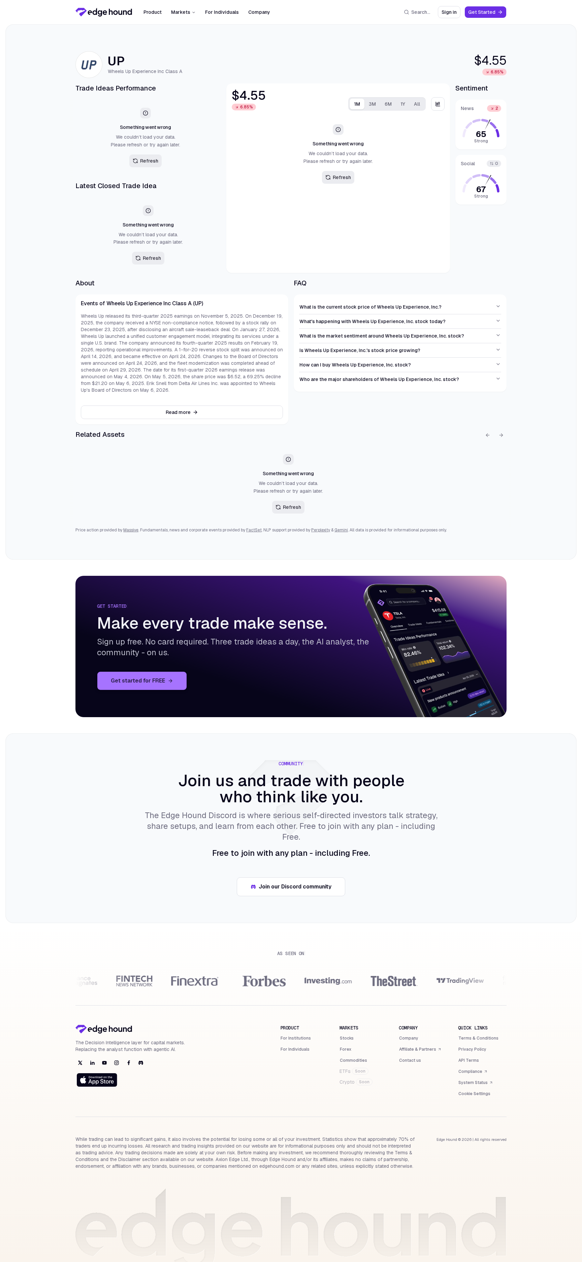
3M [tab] (372, 104)
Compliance (473, 1072)
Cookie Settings (474, 1093)
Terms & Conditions (478, 1038)
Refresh (149, 161)
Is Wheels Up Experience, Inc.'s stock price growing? (359, 350)
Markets (180, 12)
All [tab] (417, 104)
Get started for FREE (149, 682)
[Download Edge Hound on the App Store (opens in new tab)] (97, 1080)
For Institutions (296, 1038)
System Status (475, 1083)
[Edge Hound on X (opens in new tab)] (80, 1062)
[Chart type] (438, 104)
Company (259, 12)
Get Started (487, 13)
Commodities (353, 1060)
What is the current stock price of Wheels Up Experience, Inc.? (370, 307)
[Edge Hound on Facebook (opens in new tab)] (128, 1062)
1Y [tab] (402, 104)
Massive (130, 530)
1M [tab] (357, 104)
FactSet (254, 530)
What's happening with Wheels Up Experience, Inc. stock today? (372, 321)
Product (152, 12)
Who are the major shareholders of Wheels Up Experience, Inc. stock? (379, 379)
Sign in (451, 13)
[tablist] (387, 104)
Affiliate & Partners (417, 1050)
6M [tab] (388, 104)
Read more (178, 412)
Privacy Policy (472, 1049)
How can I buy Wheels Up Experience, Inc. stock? (355, 365)
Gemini (341, 530)
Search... (420, 12)
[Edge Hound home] (103, 12)
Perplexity (320, 530)
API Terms (468, 1060)
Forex (345, 1049)
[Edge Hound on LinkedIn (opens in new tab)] (92, 1062)
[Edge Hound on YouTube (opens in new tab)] (104, 1062)
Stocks (347, 1038)
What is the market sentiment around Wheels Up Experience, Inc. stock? (381, 336)
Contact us (410, 1060)
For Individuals (222, 12)
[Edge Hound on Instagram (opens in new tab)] (116, 1062)
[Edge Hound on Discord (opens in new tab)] (141, 1062)
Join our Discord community (299, 888)
